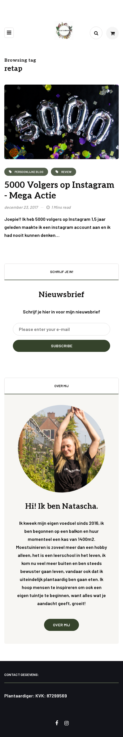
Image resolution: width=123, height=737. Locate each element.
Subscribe (61, 345)
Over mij (61, 624)
